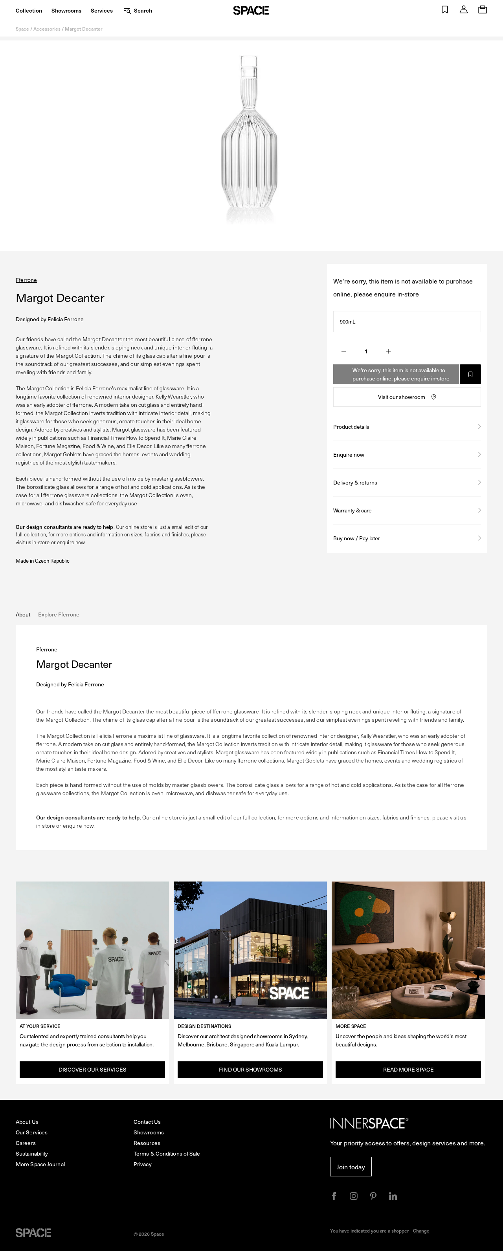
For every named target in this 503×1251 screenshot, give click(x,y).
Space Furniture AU (251, 10)
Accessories (47, 28)
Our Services (32, 1132)
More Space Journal (40, 1164)
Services (102, 10)
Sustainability (32, 1153)
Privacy (143, 1164)
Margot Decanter (84, 28)
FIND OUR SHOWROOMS (250, 1069)
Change (421, 1230)
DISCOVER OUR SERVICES (93, 1069)
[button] (445, 10)
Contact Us (147, 1121)
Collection (29, 10)
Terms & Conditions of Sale (167, 1153)
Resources (147, 1143)
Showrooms (66, 10)
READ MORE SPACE (408, 1069)
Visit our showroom (401, 397)
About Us (27, 1121)
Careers (26, 1143)
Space (22, 28)
